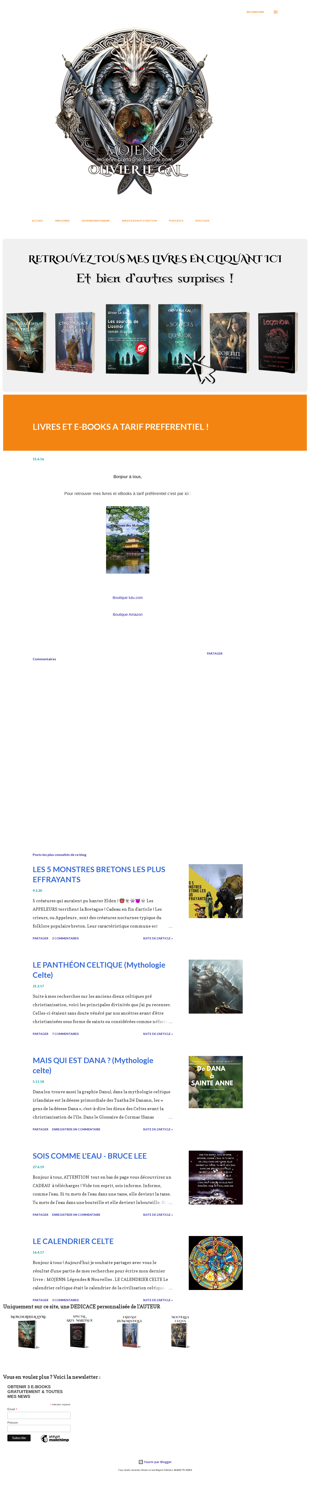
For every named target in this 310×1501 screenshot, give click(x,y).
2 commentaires (65, 938)
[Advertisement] (121, 800)
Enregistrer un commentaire (76, 1129)
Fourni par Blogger (157, 1462)
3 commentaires (65, 1300)
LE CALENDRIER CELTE (73, 1241)
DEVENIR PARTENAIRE (96, 220)
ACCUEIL (37, 220)
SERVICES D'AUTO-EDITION (139, 220)
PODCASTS (176, 220)
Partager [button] (214, 653)
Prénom (12, 1422)
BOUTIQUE (202, 220)
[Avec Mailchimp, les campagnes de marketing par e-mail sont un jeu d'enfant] (55, 1442)
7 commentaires (65, 1034)
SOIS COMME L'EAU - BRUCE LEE (90, 1155)
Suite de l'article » (158, 938)
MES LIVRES (62, 220)
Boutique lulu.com (128, 598)
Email (12, 1409)
